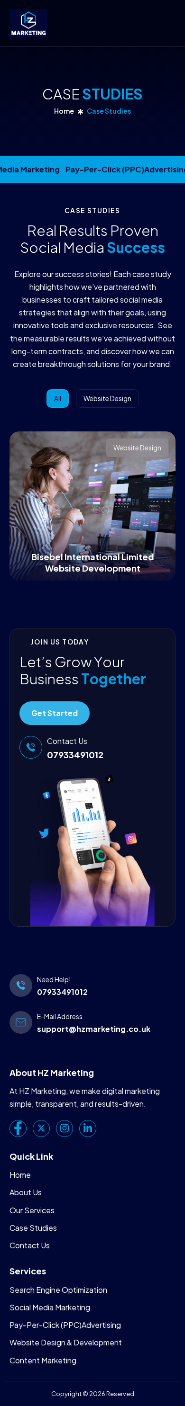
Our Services (32, 1210)
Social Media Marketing (49, 1307)
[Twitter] (41, 1128)
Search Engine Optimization (58, 1290)
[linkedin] (87, 1128)
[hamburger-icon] (166, 23)
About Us (25, 1192)
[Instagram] (64, 1128)
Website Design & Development (65, 1342)
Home (64, 111)
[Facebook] (18, 1128)
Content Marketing (42, 1360)
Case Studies (33, 1228)
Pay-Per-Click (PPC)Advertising (65, 1325)
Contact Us (29, 1245)
